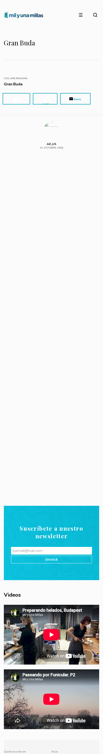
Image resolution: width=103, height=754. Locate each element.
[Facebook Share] (16, 99)
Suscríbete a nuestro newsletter (51, 664)
